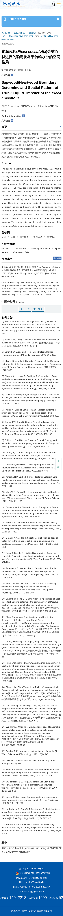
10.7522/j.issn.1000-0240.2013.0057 (17, 36)
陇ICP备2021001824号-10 (31, 868)
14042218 (17, 897)
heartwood (20, 248)
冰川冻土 (6, 33)
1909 (42, 897)
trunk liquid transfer (40, 248)
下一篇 (37, 309)
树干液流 (24, 237)
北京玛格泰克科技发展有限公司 (37, 910)
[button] (53, 4)
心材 (13, 237)
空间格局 (37, 237)
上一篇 (26, 309)
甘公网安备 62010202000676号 (34, 873)
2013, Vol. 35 (19, 33)
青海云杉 (51, 237)
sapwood (6, 248)
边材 (4, 237)
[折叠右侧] (58, 467)
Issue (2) (32, 33)
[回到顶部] (58, 461)
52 (61, 897)
